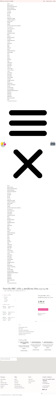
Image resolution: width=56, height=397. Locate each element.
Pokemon (9, 47)
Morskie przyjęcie (10, 37)
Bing (8, 34)
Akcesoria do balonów (11, 9)
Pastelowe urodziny (11, 33)
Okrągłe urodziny (10, 80)
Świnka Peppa (10, 52)
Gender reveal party (11, 84)
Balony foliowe (10, 5)
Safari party (9, 43)
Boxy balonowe (10, 27)
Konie (8, 55)
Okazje (8, 71)
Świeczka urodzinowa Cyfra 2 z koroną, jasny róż (47, 345)
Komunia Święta (10, 89)
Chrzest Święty (10, 87)
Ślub (8, 99)
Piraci (8, 56)
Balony (8, 3)
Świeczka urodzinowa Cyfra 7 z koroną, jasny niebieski (24, 346)
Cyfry (43, 314)
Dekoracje (9, 193)
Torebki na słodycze (11, 19)
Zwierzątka (9, 64)
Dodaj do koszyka (43, 309)
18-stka (8, 81)
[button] (28, 143)
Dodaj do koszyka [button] (24, 350)
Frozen (8, 41)
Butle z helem (10, 21)
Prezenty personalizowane (12, 100)
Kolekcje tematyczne (10, 28)
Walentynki (9, 96)
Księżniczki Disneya (11, 50)
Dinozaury (9, 59)
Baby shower (9, 83)
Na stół (8, 13)
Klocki (8, 49)
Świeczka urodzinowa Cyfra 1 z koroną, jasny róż (36, 345)
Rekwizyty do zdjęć (11, 18)
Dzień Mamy (9, 72)
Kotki (8, 61)
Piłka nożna (9, 65)
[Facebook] (43, 389)
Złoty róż (9, 67)
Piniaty (8, 24)
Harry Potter (9, 30)
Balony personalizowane (12, 6)
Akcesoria (9, 16)
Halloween (9, 95)
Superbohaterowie (11, 40)
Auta (8, 53)
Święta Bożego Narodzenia (12, 90)
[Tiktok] (46, 389)
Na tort (8, 15)
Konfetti (8, 22)
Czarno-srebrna (10, 69)
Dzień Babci (9, 75)
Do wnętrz (9, 12)
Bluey (8, 44)
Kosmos (8, 36)
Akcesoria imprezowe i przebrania (14, 25)
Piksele (8, 58)
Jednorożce (9, 62)
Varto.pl (20, 394)
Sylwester (9, 93)
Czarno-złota (9, 68)
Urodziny (9, 78)
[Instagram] (44, 389)
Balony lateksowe (10, 8)
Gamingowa (9, 31)
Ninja (8, 46)
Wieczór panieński (11, 97)
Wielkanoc (9, 92)
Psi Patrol (9, 39)
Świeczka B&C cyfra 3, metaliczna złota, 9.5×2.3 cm (16, 290)
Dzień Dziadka (10, 77)
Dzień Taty (9, 74)
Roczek (8, 86)
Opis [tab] (36, 321)
